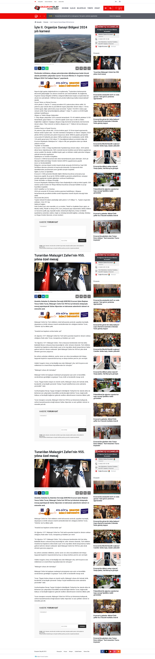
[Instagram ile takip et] (115, 651)
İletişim (71, 651)
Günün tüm (115, 16)
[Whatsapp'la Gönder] (47, 68)
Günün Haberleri (48, 1)
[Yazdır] (77, 68)
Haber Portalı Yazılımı (42, 656)
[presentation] (40, 16)
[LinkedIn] (43, 68)
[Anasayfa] (35, 1)
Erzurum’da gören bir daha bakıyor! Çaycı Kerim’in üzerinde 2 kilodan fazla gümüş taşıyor (75, 16)
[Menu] (105, 8)
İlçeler (72, 8)
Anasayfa (38, 22)
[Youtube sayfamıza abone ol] (110, 651)
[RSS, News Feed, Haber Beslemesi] (119, 651)
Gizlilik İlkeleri (78, 651)
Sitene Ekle (61, 1)
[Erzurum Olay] (46, 8)
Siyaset (97, 8)
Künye (65, 651)
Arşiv (55, 1)
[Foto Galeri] (120, 1)
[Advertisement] (26, 43)
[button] (81, 68)
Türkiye (90, 8)
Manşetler (40, 1)
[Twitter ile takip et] (106, 651)
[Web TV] (116, 1)
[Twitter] (39, 68)
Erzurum (65, 8)
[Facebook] (36, 68)
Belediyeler (81, 8)
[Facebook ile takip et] (102, 651)
